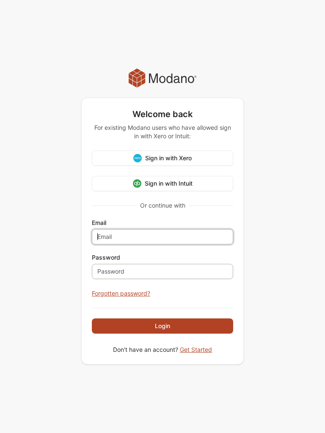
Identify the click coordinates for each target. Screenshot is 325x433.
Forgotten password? (121, 293)
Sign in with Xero (168, 158)
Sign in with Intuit (169, 183)
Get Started (196, 349)
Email (99, 223)
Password (106, 257)
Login (162, 325)
